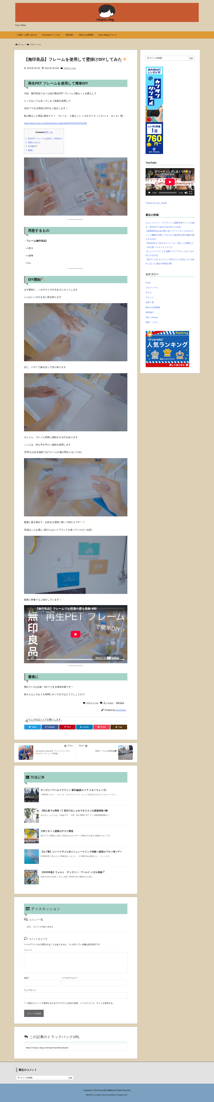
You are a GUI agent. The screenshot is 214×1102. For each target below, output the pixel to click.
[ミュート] (186, 192)
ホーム (21, 44)
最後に (30, 150)
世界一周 (150, 302)
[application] (170, 182)
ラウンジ (150, 297)
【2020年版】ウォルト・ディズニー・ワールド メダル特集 (71, 872)
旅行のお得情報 (153, 307)
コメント (28, 950)
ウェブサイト (30, 990)
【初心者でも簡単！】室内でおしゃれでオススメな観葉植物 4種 (74, 810)
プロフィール (35, 44)
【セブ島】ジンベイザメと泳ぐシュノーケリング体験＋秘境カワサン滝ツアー (81, 851)
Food (148, 282)
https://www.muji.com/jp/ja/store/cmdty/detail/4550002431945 (55, 123)
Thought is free (122, 1095)
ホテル (149, 292)
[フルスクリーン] (190, 192)
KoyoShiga (121, 710)
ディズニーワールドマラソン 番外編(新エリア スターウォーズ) (73, 790)
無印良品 (120, 703)
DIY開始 (30, 146)
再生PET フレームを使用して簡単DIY (44, 138)
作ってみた (109, 703)
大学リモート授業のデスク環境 (57, 831)
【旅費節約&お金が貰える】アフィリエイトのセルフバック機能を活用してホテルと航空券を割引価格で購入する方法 (170, 235)
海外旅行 (150, 312)
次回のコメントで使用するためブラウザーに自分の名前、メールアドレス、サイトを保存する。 (71, 1003)
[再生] (149, 192)
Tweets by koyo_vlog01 (156, 203)
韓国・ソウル (152, 322)
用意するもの (33, 142)
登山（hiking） (152, 317)
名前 (26, 978)
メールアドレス (69, 978)
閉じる (49, 132)
